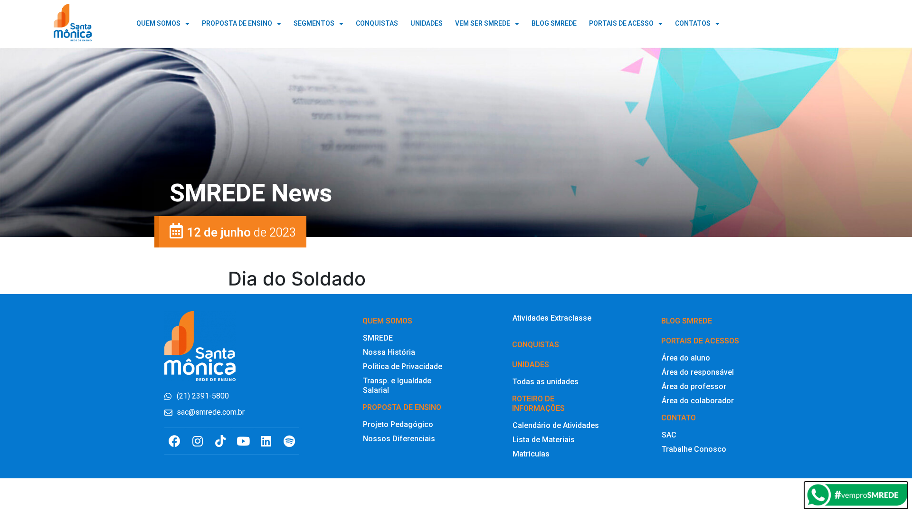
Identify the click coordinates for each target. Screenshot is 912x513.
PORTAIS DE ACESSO (621, 23)
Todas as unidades (546, 381)
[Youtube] (243, 441)
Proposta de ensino (401, 407)
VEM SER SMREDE (482, 23)
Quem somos (387, 320)
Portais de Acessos (700, 340)
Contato (678, 417)
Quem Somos (158, 23)
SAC (669, 434)
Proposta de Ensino (237, 23)
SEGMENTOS (314, 23)
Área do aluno (686, 357)
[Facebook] (175, 441)
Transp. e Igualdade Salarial (397, 385)
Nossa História (389, 352)
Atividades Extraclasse (552, 318)
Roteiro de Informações (538, 403)
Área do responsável (698, 372)
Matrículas (531, 453)
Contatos (693, 23)
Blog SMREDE (686, 320)
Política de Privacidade (402, 366)
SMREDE (378, 337)
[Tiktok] (220, 441)
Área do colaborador (698, 400)
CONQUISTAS (377, 23)
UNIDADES (426, 23)
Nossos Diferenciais (399, 438)
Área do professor (694, 386)
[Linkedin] (266, 441)
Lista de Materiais (544, 439)
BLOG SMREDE (554, 23)
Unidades (530, 364)
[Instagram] (197, 441)
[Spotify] (289, 441)
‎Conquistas (535, 344)
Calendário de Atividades (556, 425)
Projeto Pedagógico (398, 424)
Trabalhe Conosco (694, 449)
